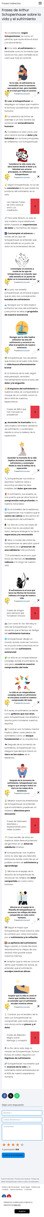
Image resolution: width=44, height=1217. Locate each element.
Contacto (28, 1189)
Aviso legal (25, 1187)
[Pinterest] (9, 1196)
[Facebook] (4, 1095)
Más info (17, 1205)
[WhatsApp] (17, 1095)
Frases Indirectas (11, 3)
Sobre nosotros (16, 1189)
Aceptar (22, 1211)
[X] (10, 1095)
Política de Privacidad (10, 1187)
